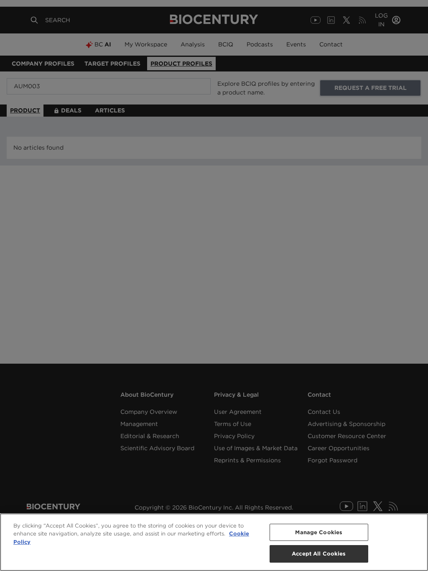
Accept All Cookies (319, 554)
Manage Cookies (318, 532)
